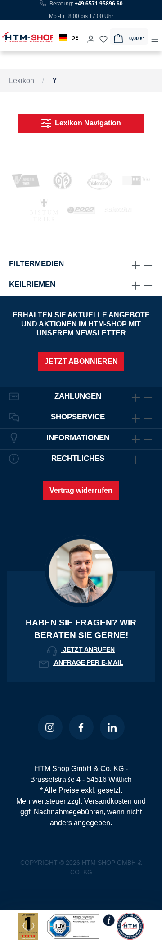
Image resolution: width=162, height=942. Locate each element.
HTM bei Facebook (81, 727)
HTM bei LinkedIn (112, 727)
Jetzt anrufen (88, 649)
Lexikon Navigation (86, 123)
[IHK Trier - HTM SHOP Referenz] (136, 180)
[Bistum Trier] (44, 210)
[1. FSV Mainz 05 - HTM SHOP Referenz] (62, 180)
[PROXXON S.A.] (117, 210)
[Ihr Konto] (91, 36)
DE (74, 37)
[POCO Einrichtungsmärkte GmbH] (81, 210)
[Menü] (154, 36)
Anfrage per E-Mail (88, 662)
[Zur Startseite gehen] (20, 36)
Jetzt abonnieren (81, 361)
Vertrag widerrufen (81, 490)
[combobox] (69, 37)
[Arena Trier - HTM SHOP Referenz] (25, 180)
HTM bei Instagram (50, 727)
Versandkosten (108, 801)
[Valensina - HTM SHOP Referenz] (99, 180)
